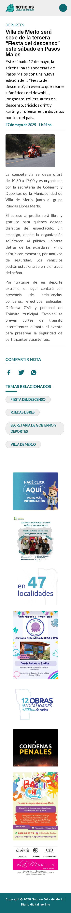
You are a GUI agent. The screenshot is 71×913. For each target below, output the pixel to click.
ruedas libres (23, 412)
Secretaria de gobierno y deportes (33, 428)
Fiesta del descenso (28, 399)
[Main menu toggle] (63, 8)
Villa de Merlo (23, 444)
